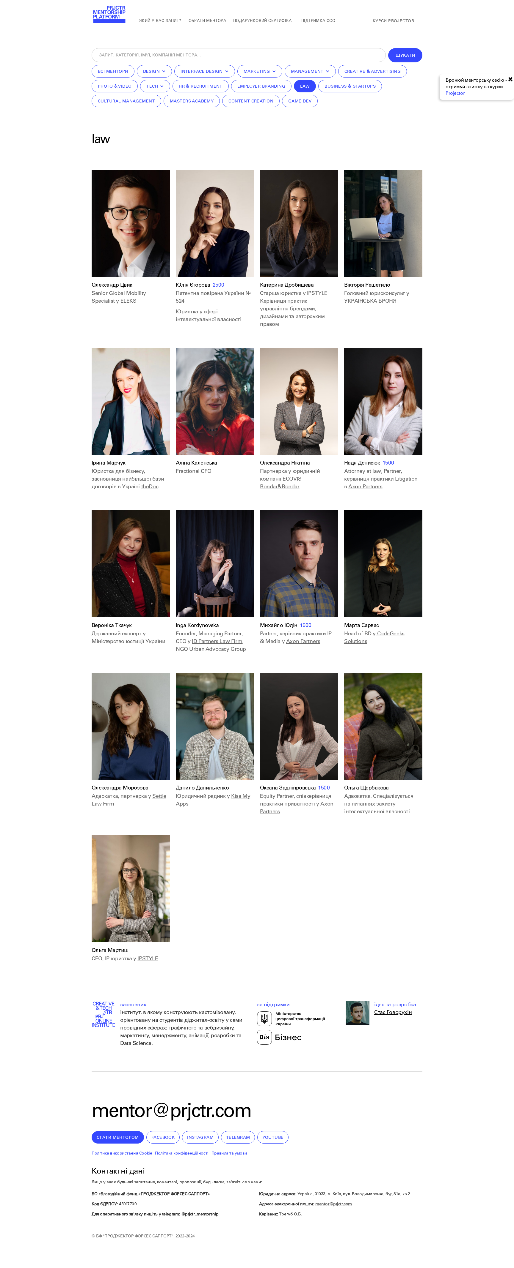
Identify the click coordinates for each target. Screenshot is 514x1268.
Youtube (272, 1138)
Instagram (200, 1138)
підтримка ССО (318, 21)
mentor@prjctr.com (171, 1112)
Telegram (238, 1138)
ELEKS (128, 301)
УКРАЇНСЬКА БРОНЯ (370, 301)
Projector (455, 93)
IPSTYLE (147, 959)
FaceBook (163, 1138)
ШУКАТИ (405, 56)
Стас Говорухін (393, 1013)
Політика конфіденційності (182, 1154)
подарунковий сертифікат (263, 21)
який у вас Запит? (160, 21)
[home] (108, 15)
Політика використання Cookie (122, 1154)
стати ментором (118, 1138)
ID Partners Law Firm (217, 642)
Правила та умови (229, 1154)
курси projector (393, 21)
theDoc (149, 487)
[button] (154, 71)
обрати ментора (207, 21)
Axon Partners (365, 487)
